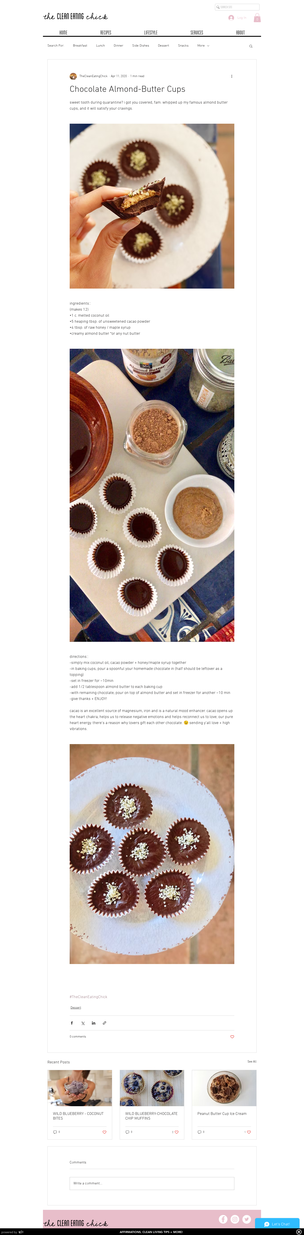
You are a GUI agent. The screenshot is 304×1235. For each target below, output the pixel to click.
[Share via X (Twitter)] (83, 1023)
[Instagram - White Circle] (235, 1219)
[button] (257, 17)
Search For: (55, 46)
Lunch (100, 46)
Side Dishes (140, 46)
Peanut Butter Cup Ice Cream (222, 1114)
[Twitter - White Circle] (246, 1219)
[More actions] (231, 76)
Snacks (183, 46)
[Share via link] (104, 1023)
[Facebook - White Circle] (223, 1219)
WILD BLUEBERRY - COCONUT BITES (78, 1116)
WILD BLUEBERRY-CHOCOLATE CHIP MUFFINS (151, 1116)
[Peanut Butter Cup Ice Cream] (224, 1088)
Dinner (118, 46)
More (201, 46)
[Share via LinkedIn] (93, 1023)
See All (252, 1062)
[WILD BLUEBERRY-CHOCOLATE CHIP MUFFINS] (152, 1088)
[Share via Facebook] (72, 1023)
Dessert (163, 46)
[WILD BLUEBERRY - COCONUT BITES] (80, 1088)
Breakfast (80, 46)
